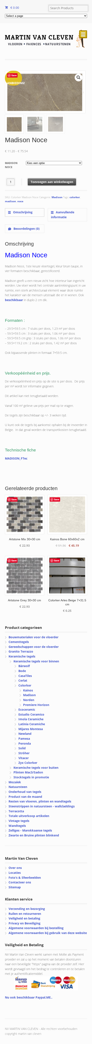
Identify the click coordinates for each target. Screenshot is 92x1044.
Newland (24, 734)
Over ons (15, 868)
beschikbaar (14, 300)
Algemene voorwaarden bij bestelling (36, 928)
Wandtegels (17, 826)
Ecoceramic (26, 709)
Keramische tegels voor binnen (36, 661)
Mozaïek (15, 782)
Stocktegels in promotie (31, 777)
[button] (78, 77)
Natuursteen (18, 787)
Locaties (15, 873)
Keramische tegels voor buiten (35, 768)
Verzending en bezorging (27, 909)
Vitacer (23, 758)
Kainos (28, 690)
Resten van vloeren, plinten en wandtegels (40, 801)
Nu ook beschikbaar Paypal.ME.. (28, 997)
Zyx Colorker (27, 763)
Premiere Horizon (36, 705)
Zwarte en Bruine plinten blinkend (34, 835)
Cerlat (22, 680)
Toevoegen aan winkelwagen (52, 182)
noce (20, 201)
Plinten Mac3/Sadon (28, 772)
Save (14, 75)
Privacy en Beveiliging (24, 923)
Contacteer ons (20, 882)
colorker (75, 197)
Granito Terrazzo (21, 651)
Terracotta (16, 811)
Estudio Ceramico (31, 714)
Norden (28, 700)
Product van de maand (25, 797)
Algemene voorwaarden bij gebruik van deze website (48, 933)
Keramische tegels (22, 656)
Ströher (24, 753)
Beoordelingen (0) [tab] (26, 229)
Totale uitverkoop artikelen (29, 816)
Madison (57, 197)
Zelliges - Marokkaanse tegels (30, 830)
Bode (22, 671)
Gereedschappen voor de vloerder (34, 647)
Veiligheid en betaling (24, 918)
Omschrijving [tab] (22, 212)
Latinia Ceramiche (31, 724)
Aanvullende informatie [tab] (62, 214)
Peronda (24, 743)
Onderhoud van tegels (25, 792)
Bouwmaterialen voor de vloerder (33, 637)
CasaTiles (25, 676)
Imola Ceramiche (30, 719)
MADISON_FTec (16, 458)
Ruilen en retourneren (25, 914)
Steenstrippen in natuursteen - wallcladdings (42, 806)
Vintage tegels (19, 821)
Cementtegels (19, 642)
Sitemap (15, 887)
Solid (22, 748)
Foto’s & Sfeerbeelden (25, 878)
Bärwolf (24, 666)
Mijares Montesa (30, 729)
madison (10, 201)
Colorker (24, 685)
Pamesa (24, 739)
